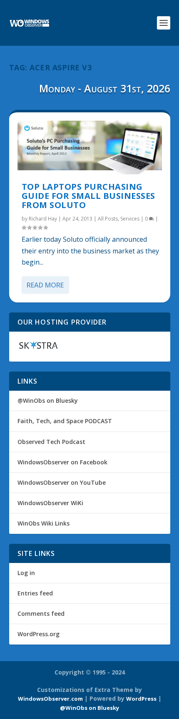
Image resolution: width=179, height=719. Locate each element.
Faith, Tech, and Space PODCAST (64, 421)
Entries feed (35, 593)
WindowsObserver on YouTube (61, 482)
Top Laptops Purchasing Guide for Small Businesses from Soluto (88, 196)
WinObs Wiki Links (43, 523)
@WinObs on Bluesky (47, 400)
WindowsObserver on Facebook (62, 462)
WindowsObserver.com (50, 698)
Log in (26, 573)
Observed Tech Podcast (51, 442)
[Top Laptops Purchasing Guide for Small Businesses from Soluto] (89, 148)
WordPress (141, 698)
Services (129, 218)
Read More (45, 285)
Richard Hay (43, 218)
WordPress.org (38, 634)
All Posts (108, 218)
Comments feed (41, 613)
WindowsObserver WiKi (50, 503)
